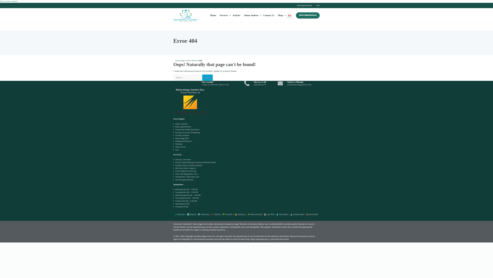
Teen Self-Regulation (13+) (186, 174)
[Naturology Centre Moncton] (185, 15)
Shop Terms (180, 147)
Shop (280, 15)
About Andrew (251, 15)
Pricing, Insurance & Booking (187, 132)
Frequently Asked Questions (187, 129)
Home (213, 15)
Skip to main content (9, 1)
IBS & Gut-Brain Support (185, 168)
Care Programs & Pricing (185, 171)
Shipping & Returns (183, 141)
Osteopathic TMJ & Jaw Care (187, 177)
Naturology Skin (182, 138)
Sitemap (178, 144)
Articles (236, 15)
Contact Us (268, 15)
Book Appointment (304, 5)
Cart (318, 5)
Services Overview (183, 159)
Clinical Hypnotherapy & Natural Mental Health (195, 162)
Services (224, 15)
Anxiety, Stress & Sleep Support (188, 165)
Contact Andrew (182, 135)
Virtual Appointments (184, 180)
